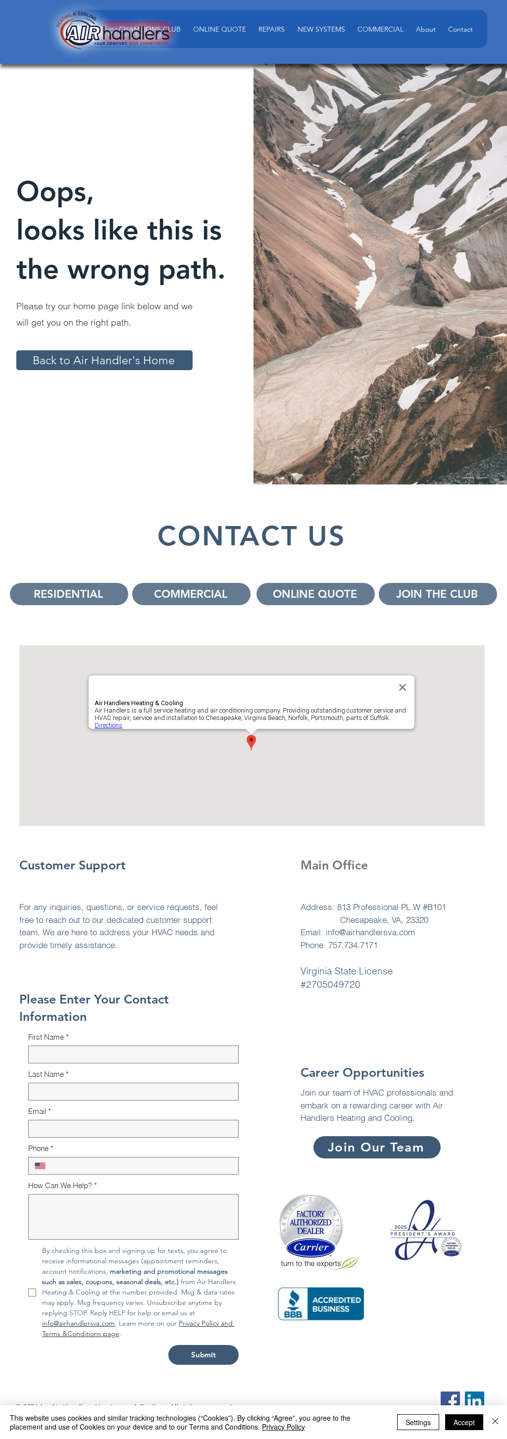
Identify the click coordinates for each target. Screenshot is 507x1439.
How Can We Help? (62, 1185)
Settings (418, 1422)
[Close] (495, 1422)
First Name (48, 1037)
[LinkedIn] (474, 1401)
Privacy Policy (283, 1427)
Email (39, 1111)
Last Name (48, 1074)
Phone (40, 1148)
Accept (464, 1422)
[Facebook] (450, 1401)
